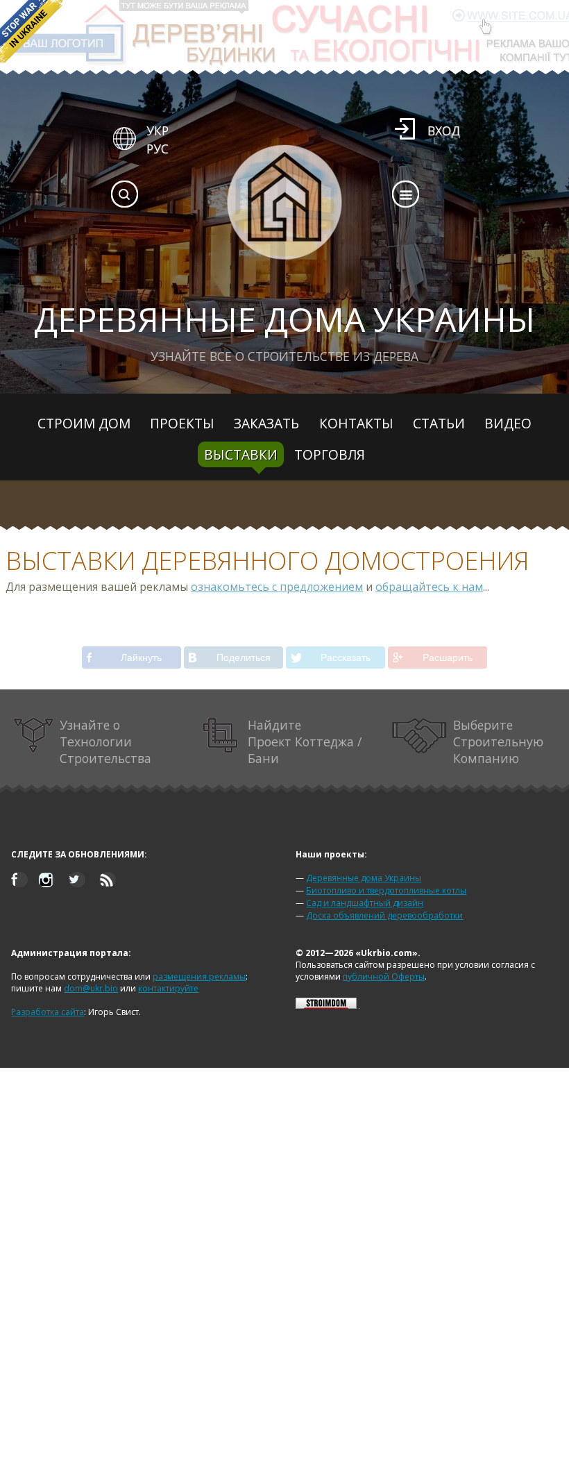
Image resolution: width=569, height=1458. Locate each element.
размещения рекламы (199, 976)
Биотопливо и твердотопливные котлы (386, 890)
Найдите (305, 741)
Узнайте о (105, 741)
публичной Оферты (384, 976)
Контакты (356, 423)
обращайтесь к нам (429, 586)
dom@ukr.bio (91, 988)
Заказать (266, 423)
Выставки (241, 454)
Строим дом (83, 423)
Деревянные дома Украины (363, 878)
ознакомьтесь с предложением (277, 586)
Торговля (329, 454)
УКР (157, 130)
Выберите (498, 741)
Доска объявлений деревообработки (384, 915)
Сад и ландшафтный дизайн (364, 903)
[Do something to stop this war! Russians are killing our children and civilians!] (31, 31)
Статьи (439, 423)
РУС (157, 148)
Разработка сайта (47, 1012)
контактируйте (168, 988)
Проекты (182, 423)
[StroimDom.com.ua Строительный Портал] (326, 1006)
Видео (508, 423)
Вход (443, 130)
